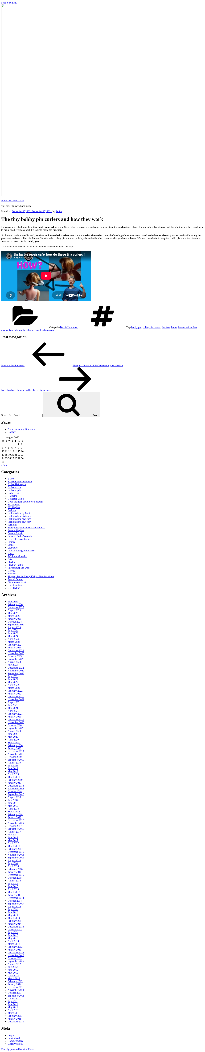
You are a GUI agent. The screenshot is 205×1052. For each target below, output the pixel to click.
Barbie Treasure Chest (12, 200)
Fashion (12, 510)
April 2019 (13, 774)
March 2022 (14, 687)
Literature (12, 547)
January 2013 (14, 949)
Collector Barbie (16, 498)
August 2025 (14, 610)
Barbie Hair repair (69, 327)
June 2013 (13, 935)
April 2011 (13, 1010)
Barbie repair (14, 490)
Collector (12, 496)
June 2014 (13, 912)
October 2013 (15, 929)
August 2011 (14, 998)
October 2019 (15, 757)
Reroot (11, 570)
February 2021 (15, 713)
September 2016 (16, 857)
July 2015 (13, 883)
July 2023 (13, 664)
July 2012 (13, 967)
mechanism (7, 330)
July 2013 (13, 932)
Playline (12, 562)
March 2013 (14, 944)
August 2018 (14, 797)
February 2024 (15, 644)
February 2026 (15, 604)
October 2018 (15, 791)
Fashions (12, 524)
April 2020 (13, 739)
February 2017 (15, 849)
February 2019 (15, 780)
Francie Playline (16, 530)
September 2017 (16, 828)
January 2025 (14, 618)
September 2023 (16, 659)
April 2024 (13, 639)
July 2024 (13, 630)
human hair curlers (187, 327)
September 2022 (16, 673)
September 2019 (16, 759)
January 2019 (14, 782)
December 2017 (16, 820)
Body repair (14, 493)
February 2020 (15, 745)
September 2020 (16, 728)
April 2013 (13, 941)
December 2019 (16, 751)
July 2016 (13, 863)
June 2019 (13, 768)
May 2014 (13, 915)
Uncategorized (15, 585)
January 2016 (14, 872)
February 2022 (15, 690)
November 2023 (16, 653)
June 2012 (13, 969)
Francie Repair (15, 533)
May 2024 (13, 636)
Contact (12, 432)
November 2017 (16, 823)
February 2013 (15, 946)
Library (11, 542)
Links (10, 544)
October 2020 (15, 725)
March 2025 (14, 616)
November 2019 (16, 754)
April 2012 (13, 975)
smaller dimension (45, 330)
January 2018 (14, 817)
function (166, 327)
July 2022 (13, 676)
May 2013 (13, 938)
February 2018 (15, 814)
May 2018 (13, 805)
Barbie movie (14, 487)
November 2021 (16, 699)
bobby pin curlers (151, 327)
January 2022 (14, 693)
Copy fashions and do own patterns (25, 501)
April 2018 (13, 808)
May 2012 (13, 972)
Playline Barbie (15, 565)
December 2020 (16, 719)
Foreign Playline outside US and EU (26, 527)
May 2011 (13, 1007)
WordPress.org (15, 1043)
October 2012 (15, 958)
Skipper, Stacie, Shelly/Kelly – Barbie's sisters (31, 576)
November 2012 (16, 955)
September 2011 (16, 995)
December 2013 (16, 926)
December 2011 (16, 987)
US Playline (14, 588)
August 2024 (14, 627)
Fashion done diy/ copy (19, 516)
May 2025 (13, 613)
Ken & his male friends (19, 539)
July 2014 (13, 909)
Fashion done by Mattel (20, 513)
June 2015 (13, 886)
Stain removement (17, 582)
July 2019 (13, 765)
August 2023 (14, 662)
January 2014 (14, 923)
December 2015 (16, 874)
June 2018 (13, 803)
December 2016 (16, 851)
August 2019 (14, 762)
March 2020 (14, 742)
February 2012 (15, 981)
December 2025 (16, 607)
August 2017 (14, 831)
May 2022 (13, 682)
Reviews (12, 573)
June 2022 (13, 679)
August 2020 (14, 731)
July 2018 (13, 800)
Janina (59, 211)
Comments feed (16, 1041)
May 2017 (13, 840)
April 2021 (13, 710)
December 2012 (16, 952)
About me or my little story (21, 429)
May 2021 (13, 708)
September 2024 (16, 624)
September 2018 (16, 794)
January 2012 (14, 984)
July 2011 (12, 1001)
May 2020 (13, 736)
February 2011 (15, 1015)
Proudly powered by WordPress (17, 1049)
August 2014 (14, 906)
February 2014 (15, 921)
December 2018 (16, 785)
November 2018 (16, 788)
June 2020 (13, 734)
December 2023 (16, 650)
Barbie (11, 478)
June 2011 (13, 1004)
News (11, 553)
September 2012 (16, 961)
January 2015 (14, 895)
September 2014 (16, 903)
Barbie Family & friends (20, 481)
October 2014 (15, 900)
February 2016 (15, 869)
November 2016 (16, 854)
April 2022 (13, 685)
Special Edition (15, 579)
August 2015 (14, 880)
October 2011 (14, 992)
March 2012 (14, 978)
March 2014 (14, 918)
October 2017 (15, 826)
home (174, 327)
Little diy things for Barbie (21, 550)
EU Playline (14, 504)
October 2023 (15, 656)
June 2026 (13, 601)
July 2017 (13, 834)
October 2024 (15, 621)
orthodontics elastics (24, 330)
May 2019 (13, 771)
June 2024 (13, 633)
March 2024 (14, 641)
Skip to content (8, 2)
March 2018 (14, 811)
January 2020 (14, 748)
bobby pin (136, 327)
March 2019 (14, 777)
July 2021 (13, 705)
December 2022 (16, 667)
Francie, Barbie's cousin (20, 536)
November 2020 (16, 722)
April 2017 (13, 843)
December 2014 (16, 897)
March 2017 (14, 846)
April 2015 (13, 889)
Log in (11, 1035)
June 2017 (13, 837)
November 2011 (16, 990)
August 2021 (14, 702)
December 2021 (16, 696)
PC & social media (17, 556)
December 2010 (16, 1021)
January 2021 (14, 716)
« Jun (4, 465)
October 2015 (15, 877)
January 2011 (14, 1018)
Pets (10, 559)
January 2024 (14, 647)
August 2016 (14, 860)
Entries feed (14, 1038)
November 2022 (16, 670)
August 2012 (14, 964)
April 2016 (13, 866)
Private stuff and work (19, 567)
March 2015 (14, 892)
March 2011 (14, 1013)
